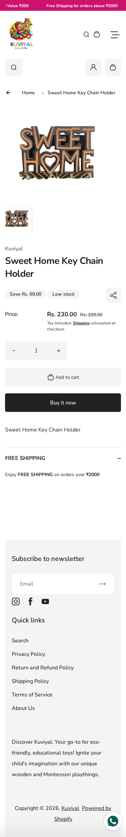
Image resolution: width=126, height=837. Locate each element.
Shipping (81, 323)
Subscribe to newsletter (48, 558)
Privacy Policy (28, 654)
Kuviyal (70, 808)
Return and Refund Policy (43, 667)
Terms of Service (32, 694)
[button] (18, 219)
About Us (23, 708)
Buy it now (63, 403)
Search (20, 640)
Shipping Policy (30, 681)
